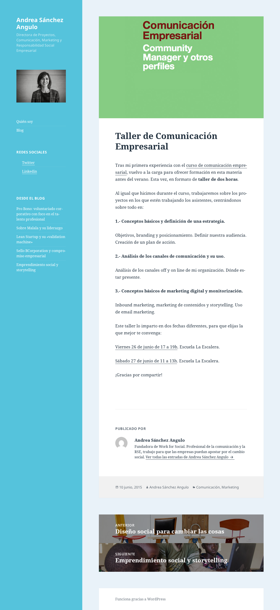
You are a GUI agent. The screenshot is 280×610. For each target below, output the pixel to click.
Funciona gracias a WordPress (140, 599)
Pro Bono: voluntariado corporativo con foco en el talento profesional (39, 214)
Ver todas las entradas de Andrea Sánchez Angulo (187, 457)
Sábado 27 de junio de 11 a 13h (146, 361)
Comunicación (208, 487)
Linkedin (29, 171)
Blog (20, 130)
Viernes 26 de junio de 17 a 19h (146, 347)
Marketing (230, 487)
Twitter (28, 162)
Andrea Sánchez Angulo (39, 23)
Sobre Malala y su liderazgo (39, 228)
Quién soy (24, 121)
